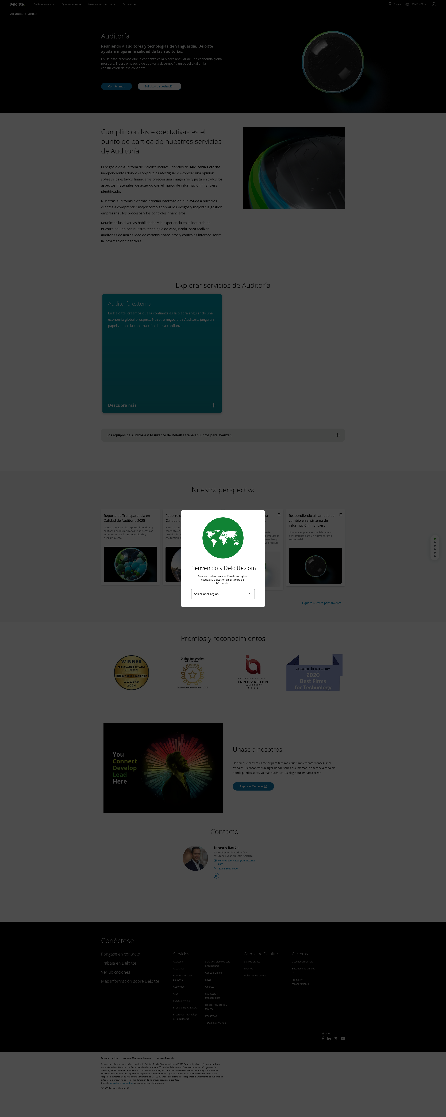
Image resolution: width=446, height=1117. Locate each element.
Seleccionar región (206, 594)
